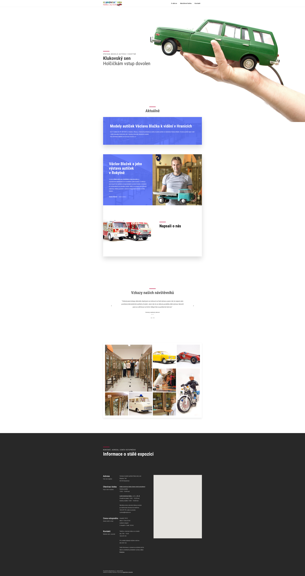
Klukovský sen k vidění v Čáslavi (169, 238)
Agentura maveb (128, 572)
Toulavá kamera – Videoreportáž (169, 232)
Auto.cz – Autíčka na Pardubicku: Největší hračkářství (175, 241)
